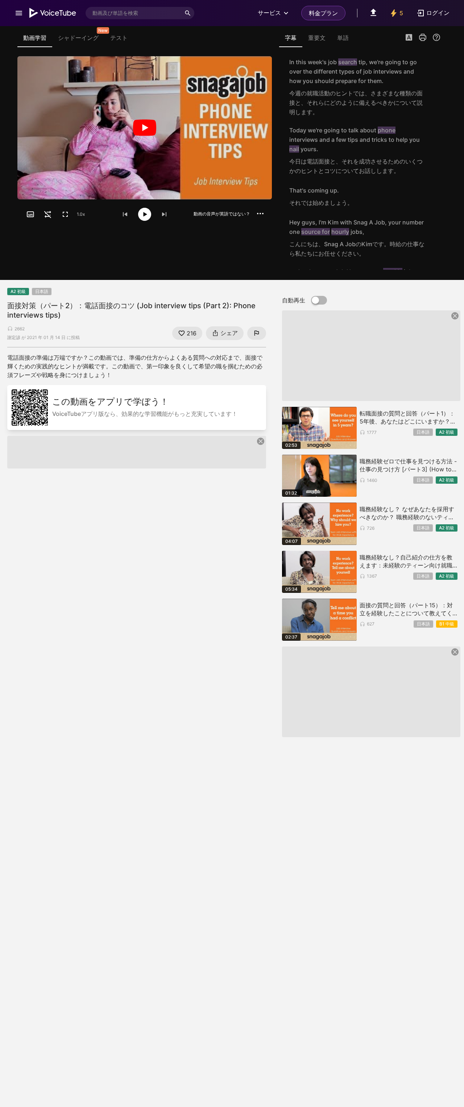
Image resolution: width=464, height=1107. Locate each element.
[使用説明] (436, 37)
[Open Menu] (18, 13)
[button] (409, 38)
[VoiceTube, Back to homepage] (53, 13)
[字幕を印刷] (422, 37)
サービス (269, 12)
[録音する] (432, 87)
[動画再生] (144, 127)
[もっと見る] (260, 213)
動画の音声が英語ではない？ (222, 213)
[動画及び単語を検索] (187, 13)
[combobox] (133, 13)
